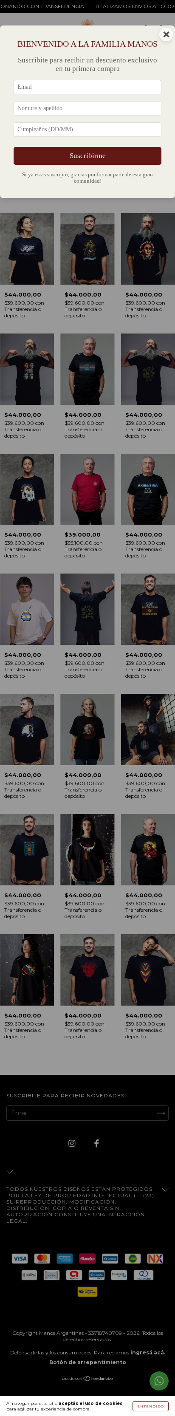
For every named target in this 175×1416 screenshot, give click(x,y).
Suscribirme (88, 156)
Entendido (150, 1406)
